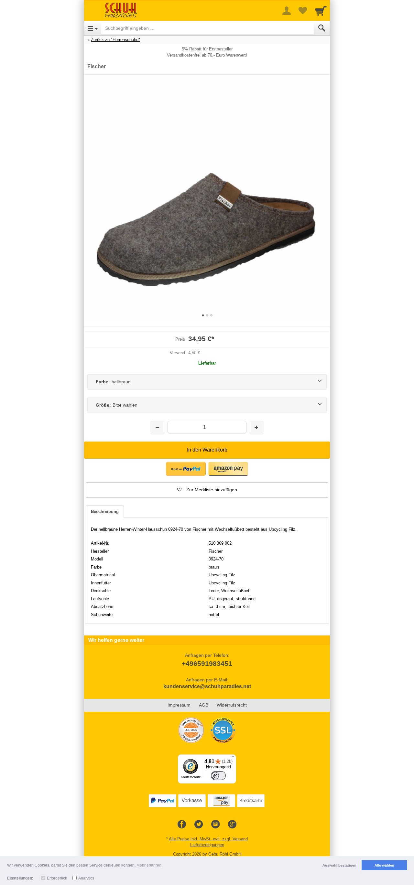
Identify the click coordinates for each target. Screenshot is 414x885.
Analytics (86, 878)
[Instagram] (215, 824)
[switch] (218, 775)
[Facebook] (181, 824)
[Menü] (232, 758)
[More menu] (286, 10)
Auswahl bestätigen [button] (339, 865)
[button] (207, 490)
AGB (203, 705)
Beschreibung (105, 511)
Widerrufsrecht (232, 705)
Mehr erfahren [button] (148, 865)
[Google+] (232, 824)
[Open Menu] (93, 28)
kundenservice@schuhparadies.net (207, 686)
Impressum (179, 705)
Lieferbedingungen (207, 844)
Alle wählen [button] (384, 865)
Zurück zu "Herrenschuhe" (115, 39)
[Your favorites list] (302, 10)
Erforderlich (57, 878)
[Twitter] (198, 824)
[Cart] (321, 10)
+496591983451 (207, 663)
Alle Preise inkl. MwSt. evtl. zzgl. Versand (208, 839)
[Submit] (321, 28)
